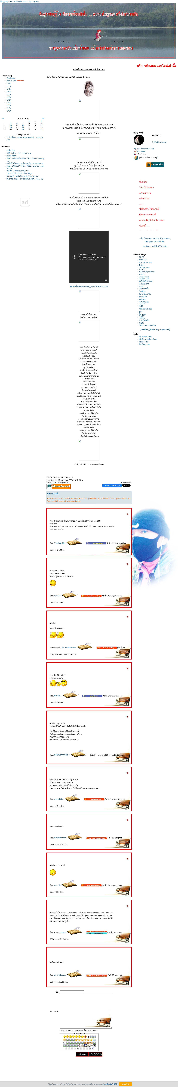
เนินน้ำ (141, 323)
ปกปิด (9, 86)
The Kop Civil (60, 543)
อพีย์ (141, 306)
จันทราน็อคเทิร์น (145, 294)
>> (43, 118)
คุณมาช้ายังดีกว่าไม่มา (106, 498)
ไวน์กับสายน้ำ (144, 289)
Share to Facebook (112, 485)
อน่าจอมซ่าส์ (144, 284)
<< (3, 118)
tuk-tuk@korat (144, 267)
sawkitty (142, 318)
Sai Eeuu (142, 314)
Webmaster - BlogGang (147, 325)
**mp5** (142, 316)
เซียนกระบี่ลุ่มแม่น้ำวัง (147, 272)
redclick (142, 269)
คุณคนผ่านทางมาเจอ (79, 498)
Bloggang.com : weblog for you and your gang (19, 1)
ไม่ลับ (9, 84)
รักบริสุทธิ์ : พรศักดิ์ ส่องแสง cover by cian (22, 176)
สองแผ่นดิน (59, 799)
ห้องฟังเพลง (11, 81)
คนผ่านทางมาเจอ (69, 647)
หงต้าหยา (142, 300)
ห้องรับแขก (11, 78)
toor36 (63, 932)
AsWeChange (144, 302)
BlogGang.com (144, 344)
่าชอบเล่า (142, 260)
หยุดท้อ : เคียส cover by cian (18, 171)
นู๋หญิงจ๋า (142, 265)
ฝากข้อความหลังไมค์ (145, 149)
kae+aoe (142, 304)
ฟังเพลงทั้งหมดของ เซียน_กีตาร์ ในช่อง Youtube (89, 287)
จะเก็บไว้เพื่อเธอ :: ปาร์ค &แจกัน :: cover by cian (25, 163)
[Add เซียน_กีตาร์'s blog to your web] (155, 330)
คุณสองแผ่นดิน (121, 498)
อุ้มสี (140, 312)
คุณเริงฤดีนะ (92, 498)
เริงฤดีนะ (58, 696)
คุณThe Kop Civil (53, 498)
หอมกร (141, 257)
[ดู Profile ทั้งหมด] (159, 142)
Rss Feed (141, 151)
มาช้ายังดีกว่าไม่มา (62, 755)
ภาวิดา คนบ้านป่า (145, 309)
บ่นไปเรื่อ (11, 150)
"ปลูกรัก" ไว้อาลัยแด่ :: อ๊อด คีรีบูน (19, 173)
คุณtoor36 (62, 501)
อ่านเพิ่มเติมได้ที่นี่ (109, 1084)
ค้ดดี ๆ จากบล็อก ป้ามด (148, 339)
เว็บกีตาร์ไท (143, 342)
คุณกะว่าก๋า (65, 498)
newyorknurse (60, 838)
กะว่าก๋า (57, 596)
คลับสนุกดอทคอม (145, 336)
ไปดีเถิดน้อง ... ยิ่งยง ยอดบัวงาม (19, 153)
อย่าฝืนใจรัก (11, 156)
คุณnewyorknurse (73, 501)
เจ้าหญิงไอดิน (144, 320)
